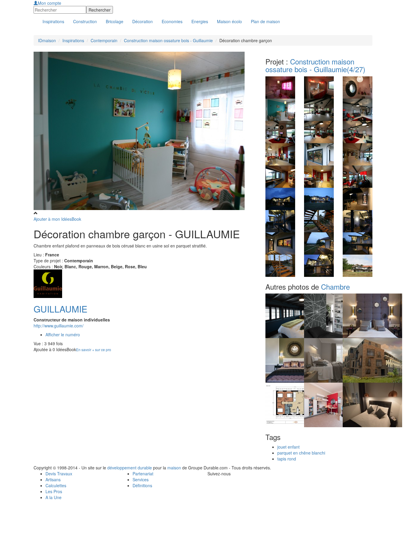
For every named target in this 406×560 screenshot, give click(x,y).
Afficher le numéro (62, 334)
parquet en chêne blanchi (301, 453)
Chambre (335, 286)
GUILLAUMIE (60, 308)
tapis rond (286, 459)
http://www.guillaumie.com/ (59, 326)
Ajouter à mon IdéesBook (57, 219)
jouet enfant (288, 447)
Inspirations (73, 40)
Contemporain (104, 40)
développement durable (129, 468)
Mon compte (49, 3)
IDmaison (47, 40)
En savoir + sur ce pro (93, 349)
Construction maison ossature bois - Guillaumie (168, 40)
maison (174, 468)
